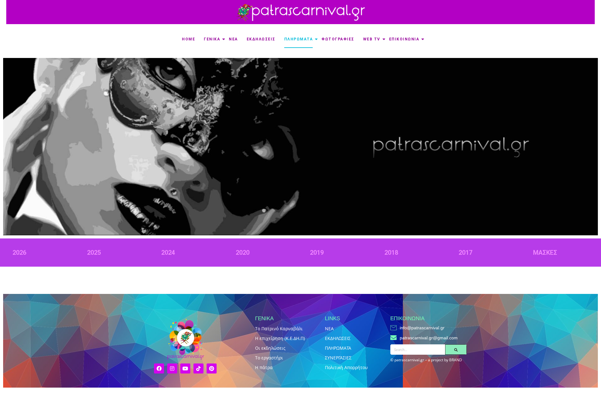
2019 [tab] (317, 252)
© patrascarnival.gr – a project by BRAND (426, 360)
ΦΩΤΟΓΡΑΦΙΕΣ (337, 39)
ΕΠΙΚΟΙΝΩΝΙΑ (404, 39)
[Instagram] (172, 368)
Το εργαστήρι (269, 358)
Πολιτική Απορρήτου (346, 367)
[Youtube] (185, 368)
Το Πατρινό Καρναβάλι (279, 329)
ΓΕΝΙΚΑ (212, 39)
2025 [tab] (94, 252)
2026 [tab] (19, 252)
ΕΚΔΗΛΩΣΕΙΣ (261, 39)
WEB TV (371, 39)
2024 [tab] (168, 252)
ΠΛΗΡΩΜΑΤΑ (298, 39)
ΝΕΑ (233, 39)
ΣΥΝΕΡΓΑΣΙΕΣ (338, 358)
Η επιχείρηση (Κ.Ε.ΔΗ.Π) (280, 338)
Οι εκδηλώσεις (270, 348)
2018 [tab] (391, 252)
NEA (329, 329)
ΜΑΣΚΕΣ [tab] (545, 252)
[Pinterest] (212, 368)
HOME (188, 39)
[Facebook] (159, 368)
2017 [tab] (465, 252)
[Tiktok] (198, 368)
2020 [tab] (242, 252)
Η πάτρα (264, 367)
